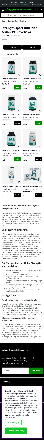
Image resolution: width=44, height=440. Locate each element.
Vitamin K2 (33, 238)
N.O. (26, 234)
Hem (3, 21)
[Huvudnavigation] (3, 10)
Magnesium (28, 246)
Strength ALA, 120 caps (10, 150)
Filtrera (13, 47)
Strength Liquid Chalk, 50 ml (12, 186)
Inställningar (13, 422)
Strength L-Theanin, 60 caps (33, 79)
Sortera (32, 47)
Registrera (36, 371)
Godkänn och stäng (16, 431)
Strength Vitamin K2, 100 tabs (13, 114)
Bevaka (17, 123)
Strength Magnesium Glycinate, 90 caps (16, 79)
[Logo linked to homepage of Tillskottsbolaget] (20, 10)
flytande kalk (17, 242)
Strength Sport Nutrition (17, 21)
